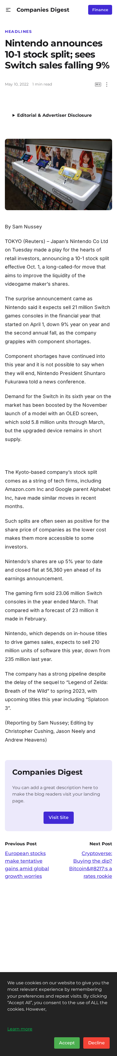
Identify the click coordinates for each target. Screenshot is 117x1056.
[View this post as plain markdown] (98, 84)
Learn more (19, 1029)
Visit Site (59, 817)
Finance (100, 10)
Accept (67, 1042)
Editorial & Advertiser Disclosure (54, 115)
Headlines (18, 31)
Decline (96, 1042)
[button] (8, 10)
